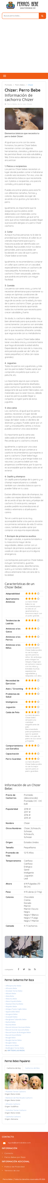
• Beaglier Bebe (11, 1043)
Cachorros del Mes (32, 1068)
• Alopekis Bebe (11, 1006)
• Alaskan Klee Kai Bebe (14, 1004)
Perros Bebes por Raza (14, 1157)
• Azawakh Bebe (11, 1017)
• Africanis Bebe (11, 988)
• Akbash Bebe (10, 993)
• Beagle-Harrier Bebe (13, 1040)
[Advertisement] (24, 47)
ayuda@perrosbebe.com (19, 1142)
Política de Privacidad (14, 1166)
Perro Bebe (20, 85)
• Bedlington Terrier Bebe (14, 1048)
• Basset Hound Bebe (13, 1035)
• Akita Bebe (9, 996)
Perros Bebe (8, 1179)
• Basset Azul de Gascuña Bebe (17, 1030)
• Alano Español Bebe (13, 1001)
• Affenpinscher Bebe (13, 986)
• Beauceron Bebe (12, 1045)
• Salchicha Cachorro (13, 1116)
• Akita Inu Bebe (11, 998)
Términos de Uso (12, 1170)
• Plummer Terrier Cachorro (15, 1091)
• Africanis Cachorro (12, 1104)
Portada (8, 85)
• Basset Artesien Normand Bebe (17, 1027)
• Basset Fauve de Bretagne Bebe (18, 1032)
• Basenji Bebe (10, 1024)
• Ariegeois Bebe (11, 1014)
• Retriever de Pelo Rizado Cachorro (19, 1098)
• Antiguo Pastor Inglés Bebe (16, 1009)
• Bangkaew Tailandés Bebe (15, 1019)
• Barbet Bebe (10, 1022)
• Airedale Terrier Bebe (13, 991)
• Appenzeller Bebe (12, 1011)
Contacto (8, 1153)
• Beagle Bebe (10, 1037)
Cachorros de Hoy (14, 1068)
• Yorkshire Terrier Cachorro (15, 1110)
